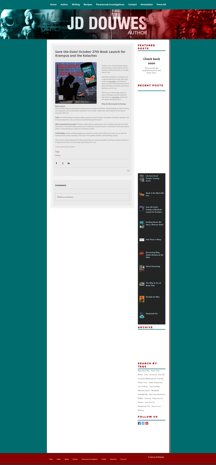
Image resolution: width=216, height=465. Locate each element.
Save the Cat (150, 402)
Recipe (140, 402)
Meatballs (155, 390)
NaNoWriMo (143, 394)
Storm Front (156, 406)
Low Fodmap (155, 386)
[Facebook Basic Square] (139, 423)
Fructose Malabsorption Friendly (150, 378)
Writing (57, 155)
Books (140, 374)
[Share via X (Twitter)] (62, 163)
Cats (146, 374)
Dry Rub (161, 374)
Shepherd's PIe (144, 406)
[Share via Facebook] (56, 163)
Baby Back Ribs (144, 371)
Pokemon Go (157, 398)
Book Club (155, 371)
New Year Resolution (157, 394)
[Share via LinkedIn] (69, 163)
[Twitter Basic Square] (143, 423)
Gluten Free (142, 382)
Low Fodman (143, 386)
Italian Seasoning (155, 382)
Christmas (153, 374)
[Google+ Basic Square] (146, 423)
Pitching (148, 398)
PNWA (140, 398)
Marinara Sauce (144, 390)
